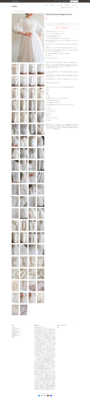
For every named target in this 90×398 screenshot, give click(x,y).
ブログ (77, 7)
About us (52, 5)
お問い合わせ (66, 1)
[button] (43, 38)
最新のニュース (37, 325)
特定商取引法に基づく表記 (16, 332)
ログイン (55, 1)
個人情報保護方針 (15, 334)
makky (14, 6)
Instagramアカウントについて (39, 327)
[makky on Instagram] (57, 327)
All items (59, 5)
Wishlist (74, 5)
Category (67, 5)
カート (61, 1)
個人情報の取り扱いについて (16, 335)
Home (46, 5)
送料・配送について (15, 330)
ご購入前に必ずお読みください (67, 7)
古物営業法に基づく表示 (16, 331)
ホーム (13, 11)
